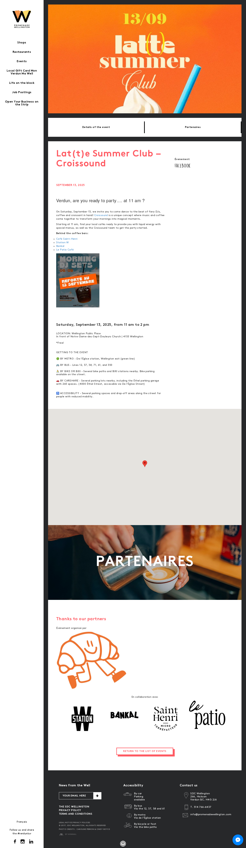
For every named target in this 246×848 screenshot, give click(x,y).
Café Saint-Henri (67, 239)
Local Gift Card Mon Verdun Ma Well (22, 72)
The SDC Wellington (74, 807)
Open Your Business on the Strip (22, 103)
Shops (21, 42)
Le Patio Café (65, 249)
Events (22, 61)
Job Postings (21, 92)
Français (22, 822)
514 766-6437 (202, 807)
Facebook (183, 166)
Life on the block (21, 83)
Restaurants (22, 52)
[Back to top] (123, 844)
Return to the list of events (144, 751)
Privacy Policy (70, 810)
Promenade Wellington (21, 19)
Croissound (101, 215)
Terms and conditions (75, 814)
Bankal (60, 246)
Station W (62, 242)
